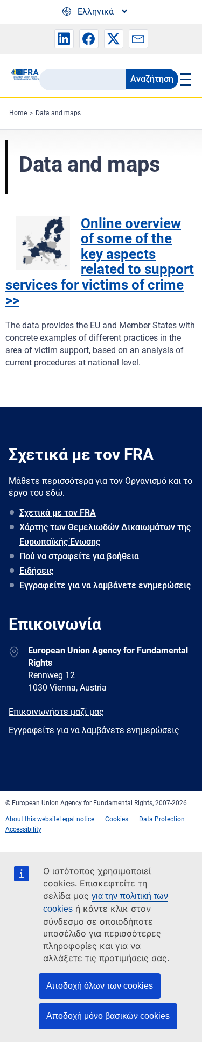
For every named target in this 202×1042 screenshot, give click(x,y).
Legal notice (76, 819)
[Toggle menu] (185, 79)
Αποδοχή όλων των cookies (99, 985)
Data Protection (162, 819)
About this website (32, 819)
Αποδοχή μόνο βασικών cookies (108, 1015)
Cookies (116, 819)
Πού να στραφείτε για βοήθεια (79, 556)
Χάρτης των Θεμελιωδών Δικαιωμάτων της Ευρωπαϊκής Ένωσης (105, 534)
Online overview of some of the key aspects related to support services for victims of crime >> (99, 261)
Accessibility (23, 829)
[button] (64, 38)
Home (18, 113)
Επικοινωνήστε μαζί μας (56, 712)
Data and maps (58, 113)
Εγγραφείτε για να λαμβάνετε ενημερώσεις (105, 585)
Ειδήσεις (36, 571)
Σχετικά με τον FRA (57, 513)
